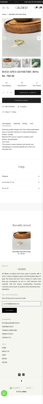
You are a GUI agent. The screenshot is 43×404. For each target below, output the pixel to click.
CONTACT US (6, 337)
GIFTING (4, 362)
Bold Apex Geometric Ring (21, 251)
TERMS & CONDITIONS (9, 330)
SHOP (4, 355)
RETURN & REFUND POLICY (11, 323)
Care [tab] (31, 123)
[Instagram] (19, 374)
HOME (4, 348)
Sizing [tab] (24, 123)
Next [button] (39, 38)
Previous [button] (4, 38)
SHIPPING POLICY (8, 327)
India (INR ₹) (16, 388)
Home (4, 14)
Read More (5, 289)
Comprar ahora (21, 100)
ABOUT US (5, 351)
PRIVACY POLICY (7, 334)
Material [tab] (17, 123)
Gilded (24, 391)
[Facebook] (23, 374)
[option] (21, 37)
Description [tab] (6, 123)
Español (28, 388)
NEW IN (4, 358)
